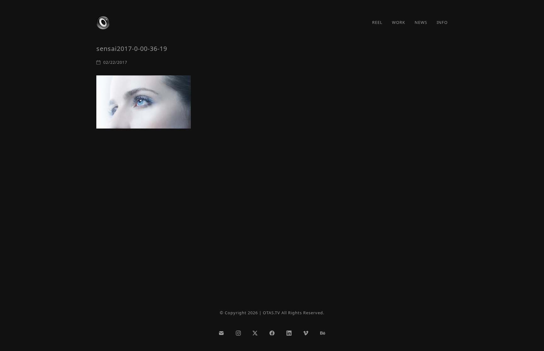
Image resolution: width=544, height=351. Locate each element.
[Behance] (322, 333)
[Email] (221, 333)
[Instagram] (238, 333)
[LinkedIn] (289, 333)
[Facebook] (272, 333)
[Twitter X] (255, 333)
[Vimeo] (305, 333)
